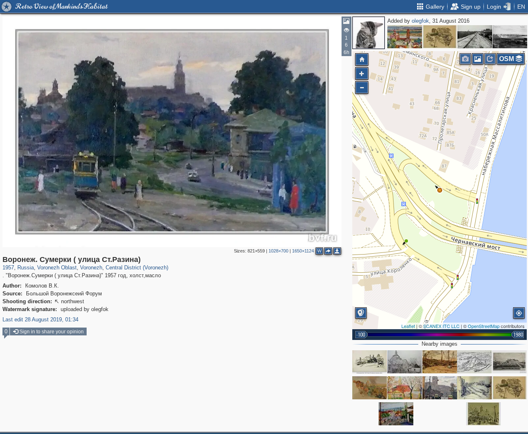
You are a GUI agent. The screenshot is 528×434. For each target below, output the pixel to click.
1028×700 (278, 250)
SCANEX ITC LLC (441, 326)
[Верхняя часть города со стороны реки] (439, 36)
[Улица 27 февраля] (369, 361)
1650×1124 (303, 250)
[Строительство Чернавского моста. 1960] (439, 361)
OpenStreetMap (484, 326)
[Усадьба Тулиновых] (509, 361)
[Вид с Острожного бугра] (474, 361)
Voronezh (91, 267)
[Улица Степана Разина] (439, 387)
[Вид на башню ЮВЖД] (404, 387)
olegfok (420, 21)
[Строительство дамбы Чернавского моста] (474, 36)
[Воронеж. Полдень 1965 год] (404, 36)
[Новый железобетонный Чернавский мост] (510, 36)
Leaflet (408, 326)
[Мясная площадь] (483, 413)
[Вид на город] (369, 387)
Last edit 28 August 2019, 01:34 (40, 319)
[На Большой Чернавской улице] (404, 361)
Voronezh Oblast (57, 267)
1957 (8, 267)
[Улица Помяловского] (474, 387)
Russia (25, 267)
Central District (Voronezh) (137, 267)
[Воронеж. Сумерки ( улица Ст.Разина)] (439, 190)
